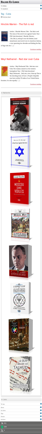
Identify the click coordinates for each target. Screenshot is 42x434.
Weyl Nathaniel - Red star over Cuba (20, 59)
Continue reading (35, 49)
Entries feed (7, 17)
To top (3, 404)
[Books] (21, 395)
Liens (5, 399)
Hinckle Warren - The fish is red (17, 24)
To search (4, 9)
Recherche (6, 93)
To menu (4, 6)
